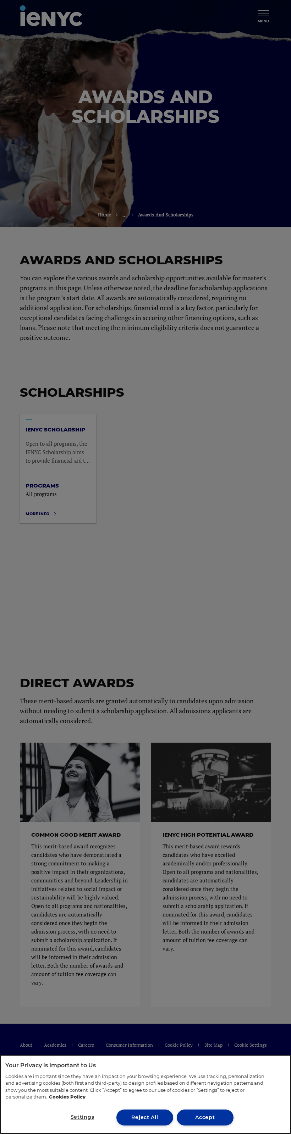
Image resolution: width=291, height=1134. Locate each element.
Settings (82, 1117)
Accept (205, 1117)
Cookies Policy (67, 1097)
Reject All (144, 1117)
